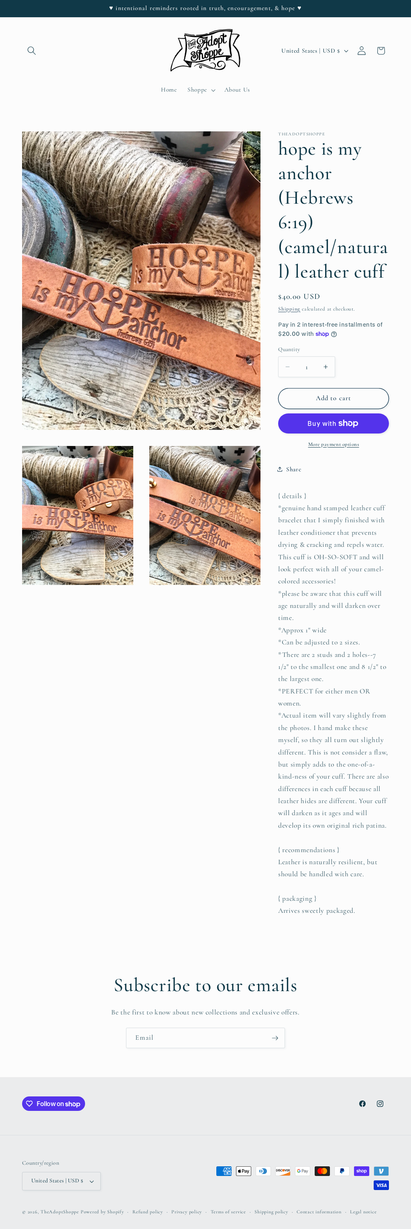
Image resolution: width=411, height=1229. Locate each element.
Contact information (319, 1212)
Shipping (289, 309)
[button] (31, 50)
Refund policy (147, 1212)
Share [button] (293, 469)
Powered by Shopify (102, 1212)
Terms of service (228, 1212)
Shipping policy (271, 1212)
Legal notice (363, 1212)
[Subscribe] (275, 1038)
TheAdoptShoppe (60, 1212)
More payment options (333, 444)
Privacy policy (186, 1212)
